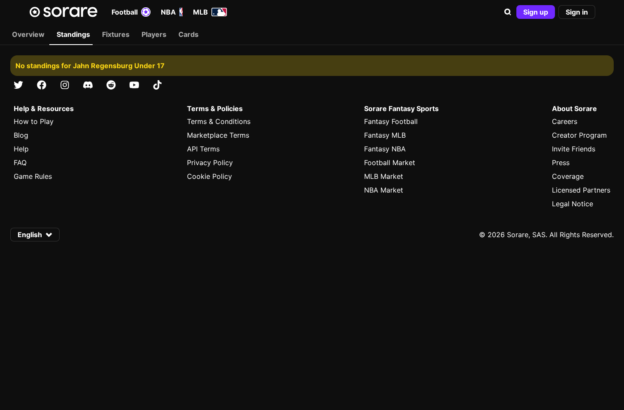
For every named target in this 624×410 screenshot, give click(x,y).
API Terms (203, 149)
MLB (200, 12)
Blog (21, 135)
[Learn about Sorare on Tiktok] (157, 85)
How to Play (34, 121)
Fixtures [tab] (116, 34)
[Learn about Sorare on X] (18, 85)
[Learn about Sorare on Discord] (88, 85)
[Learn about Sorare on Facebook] (41, 85)
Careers (564, 121)
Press (561, 162)
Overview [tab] (28, 34)
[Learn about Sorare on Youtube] (134, 85)
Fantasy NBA (385, 149)
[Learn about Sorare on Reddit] (111, 85)
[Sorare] (63, 12)
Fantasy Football (391, 121)
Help (21, 149)
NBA (168, 12)
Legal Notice (572, 203)
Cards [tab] (188, 34)
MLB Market (383, 176)
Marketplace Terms (218, 135)
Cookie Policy (209, 176)
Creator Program (579, 135)
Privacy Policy (210, 162)
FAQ (20, 162)
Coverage (568, 176)
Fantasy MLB (385, 135)
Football (125, 12)
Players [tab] (154, 34)
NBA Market (383, 190)
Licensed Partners (581, 190)
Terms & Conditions (218, 121)
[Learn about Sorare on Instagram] (65, 85)
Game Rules (33, 176)
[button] (507, 12)
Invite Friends (573, 149)
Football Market (389, 162)
